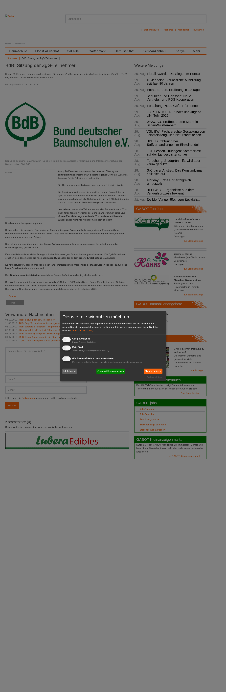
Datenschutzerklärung (81, 330)
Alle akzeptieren (153, 371)
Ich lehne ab (69, 371)
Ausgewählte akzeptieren (110, 371)
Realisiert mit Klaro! (154, 377)
